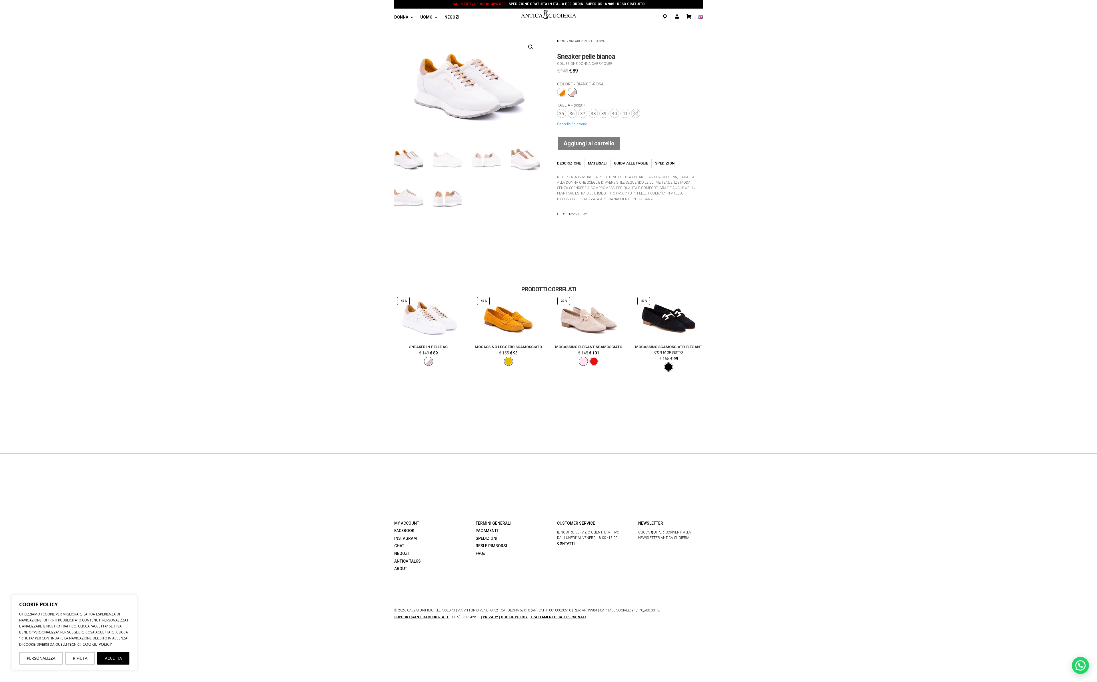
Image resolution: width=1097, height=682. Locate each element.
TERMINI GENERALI (493, 523)
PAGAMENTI (487, 530)
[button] (531, 47)
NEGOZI (401, 553)
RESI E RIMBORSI (491, 545)
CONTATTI (566, 543)
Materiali (597, 163)
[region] (74, 633)
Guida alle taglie (631, 163)
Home (561, 41)
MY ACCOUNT (406, 523)
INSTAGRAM (405, 538)
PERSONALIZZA (41, 658)
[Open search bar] (468, 18)
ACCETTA (113, 658)
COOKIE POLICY (97, 644)
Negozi (452, 17)
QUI (654, 532)
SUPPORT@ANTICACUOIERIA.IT (421, 617)
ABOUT (400, 568)
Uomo (426, 17)
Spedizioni (665, 163)
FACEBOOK (404, 530)
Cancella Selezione (572, 124)
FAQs (480, 553)
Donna (401, 17)
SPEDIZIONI (486, 538)
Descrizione (569, 163)
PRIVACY (490, 617)
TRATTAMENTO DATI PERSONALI (558, 617)
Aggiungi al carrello (588, 143)
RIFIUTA (80, 658)
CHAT (399, 545)
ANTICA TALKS (407, 561)
